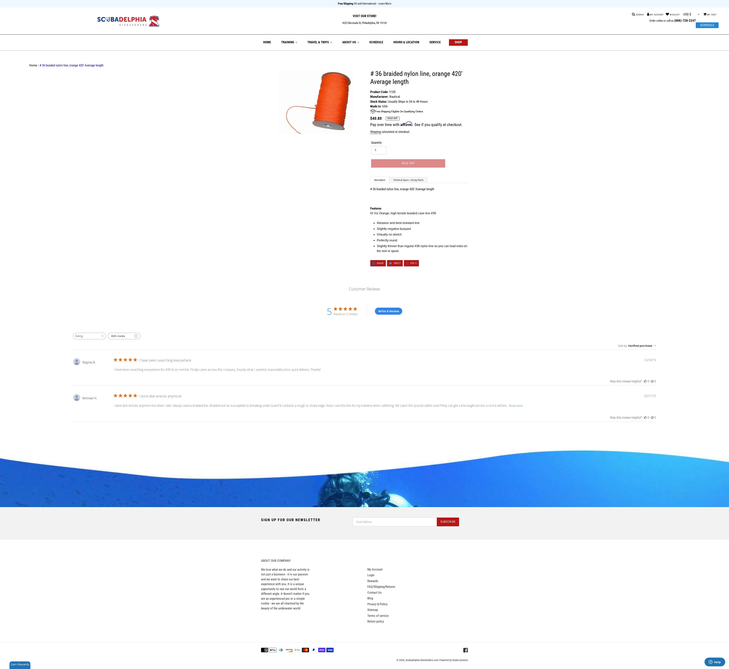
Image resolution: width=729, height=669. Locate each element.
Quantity (376, 142)
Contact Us (374, 592)
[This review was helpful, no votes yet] (645, 381)
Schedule (707, 25)
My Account (375, 569)
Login (370, 575)
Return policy (375, 621)
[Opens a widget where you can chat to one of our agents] (714, 662)
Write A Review (388, 311)
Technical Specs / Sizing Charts (408, 180)
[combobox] (89, 336)
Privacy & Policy (377, 604)
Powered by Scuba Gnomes (453, 660)
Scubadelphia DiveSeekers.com (422, 660)
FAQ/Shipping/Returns (381, 587)
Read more (516, 405)
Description (379, 180)
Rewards (372, 581)
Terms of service (378, 616)
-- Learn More (383, 3)
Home (33, 65)
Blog (370, 598)
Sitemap (372, 610)
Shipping (375, 132)
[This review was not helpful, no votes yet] (652, 381)
